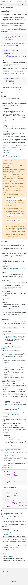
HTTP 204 (17, 369)
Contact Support (6, 575)
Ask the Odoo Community (18, 575)
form (10, 354)
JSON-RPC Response (9, 465)
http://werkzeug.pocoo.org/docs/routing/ (13, 117)
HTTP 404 (14, 415)
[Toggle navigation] (1, 4)
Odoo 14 (23, 4)
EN (18, 4)
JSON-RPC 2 (16, 452)
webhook (18, 228)
